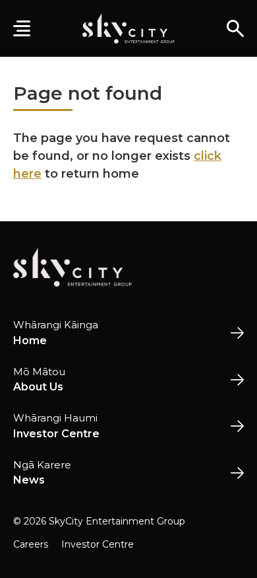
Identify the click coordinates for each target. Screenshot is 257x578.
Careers (30, 544)
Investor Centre (97, 544)
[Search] (235, 28)
